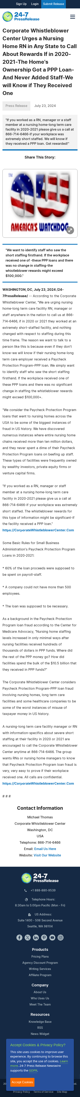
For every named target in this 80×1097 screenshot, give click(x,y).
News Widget (40, 1034)
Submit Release (53, 4)
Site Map (62, 1092)
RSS (40, 1027)
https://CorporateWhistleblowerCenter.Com (38, 530)
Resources (40, 1015)
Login (35, 4)
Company (40, 985)
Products (40, 950)
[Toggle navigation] (73, 17)
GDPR (33, 1070)
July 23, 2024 (45, 106)
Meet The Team (40, 1004)
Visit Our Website (47, 855)
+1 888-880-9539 (43, 890)
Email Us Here (45, 849)
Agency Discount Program (40, 962)
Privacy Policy (21, 1092)
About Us (40, 992)
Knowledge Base (40, 1022)
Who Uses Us (40, 998)
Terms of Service (43, 1092)
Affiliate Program (40, 975)
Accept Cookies (22, 1082)
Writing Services (40, 969)
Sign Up (21, 4)
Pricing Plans (40, 956)
